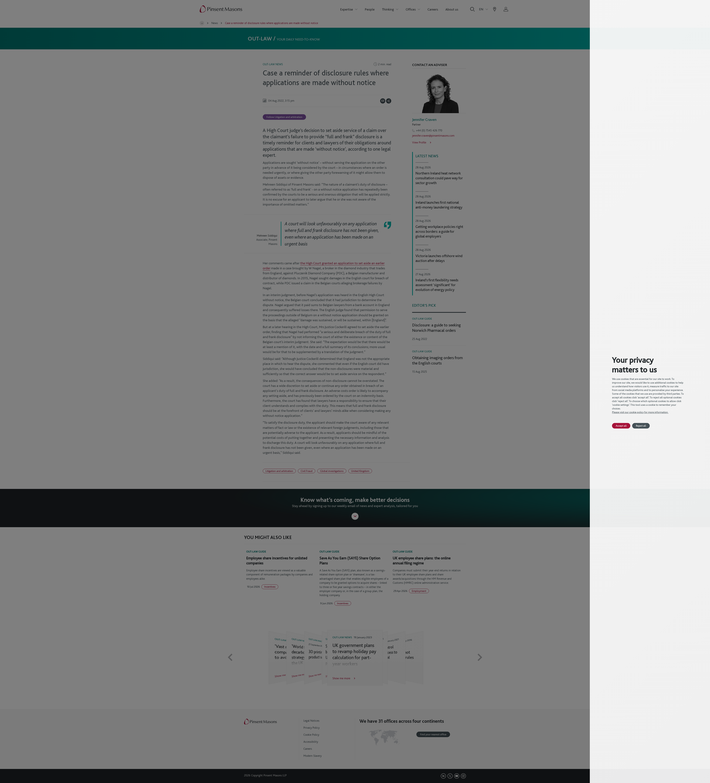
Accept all (621, 425)
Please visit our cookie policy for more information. (640, 412)
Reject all (641, 425)
